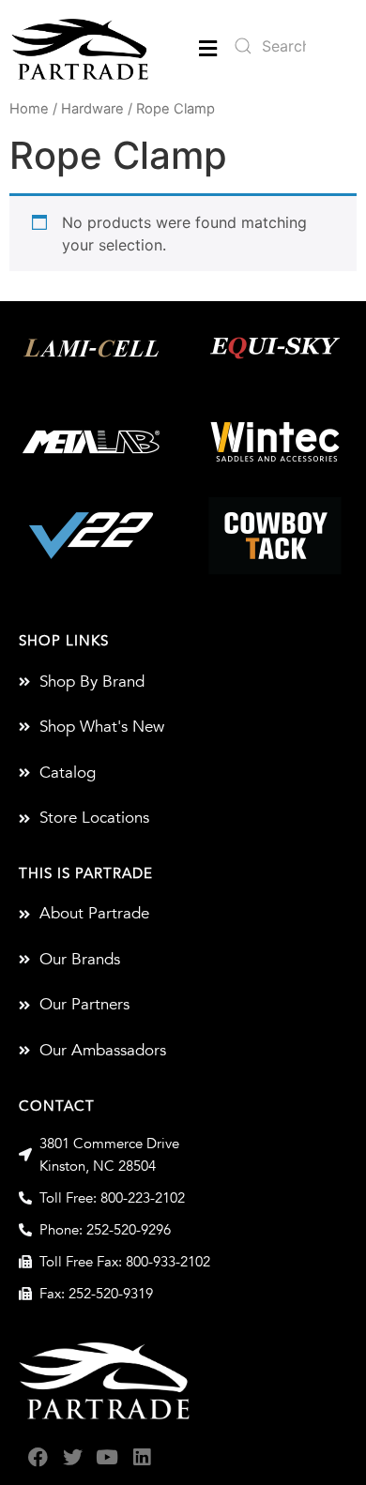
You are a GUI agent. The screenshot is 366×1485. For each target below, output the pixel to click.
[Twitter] (73, 1457)
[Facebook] (38, 1457)
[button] (207, 49)
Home (29, 108)
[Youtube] (107, 1457)
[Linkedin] (142, 1457)
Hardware (92, 108)
